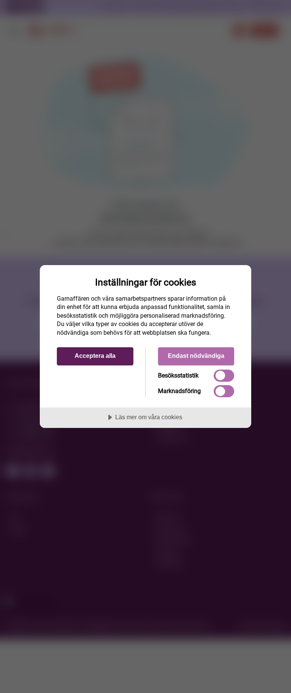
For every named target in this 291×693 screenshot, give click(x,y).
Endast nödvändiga (196, 355)
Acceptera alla (95, 355)
